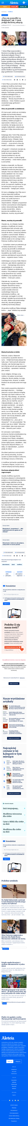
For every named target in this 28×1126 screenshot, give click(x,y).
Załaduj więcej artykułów (14, 738)
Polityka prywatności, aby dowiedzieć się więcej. (14, 599)
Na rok (14, 1095)
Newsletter (14, 1080)
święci (4, 886)
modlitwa (19, 564)
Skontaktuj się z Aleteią (14, 1118)
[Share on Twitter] (20, 79)
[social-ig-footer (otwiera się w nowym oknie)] (18, 1100)
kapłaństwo (5, 948)
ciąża (4, 976)
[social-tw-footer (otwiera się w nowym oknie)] (15, 1100)
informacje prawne (14, 1113)
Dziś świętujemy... (11, 808)
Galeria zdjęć (20, 315)
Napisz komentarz (14, 683)
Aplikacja (14, 1082)
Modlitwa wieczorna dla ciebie (12, 815)
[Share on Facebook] (14, 79)
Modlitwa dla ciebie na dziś (12, 830)
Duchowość (4, 11)
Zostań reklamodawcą (14, 1115)
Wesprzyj (13, 6)
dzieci (13, 564)
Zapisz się (6, 603)
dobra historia (5, 564)
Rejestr (5, 6)
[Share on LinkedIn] (17, 79)
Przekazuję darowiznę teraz (12, 647)
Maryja (4, 921)
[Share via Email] (22, 79)
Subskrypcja (14, 1084)
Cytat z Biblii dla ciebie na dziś (13, 823)
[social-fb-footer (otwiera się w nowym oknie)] (12, 1100)
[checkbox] (3, 853)
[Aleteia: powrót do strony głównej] (14, 2)
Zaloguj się (22, 678)
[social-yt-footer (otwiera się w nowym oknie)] (9, 1100)
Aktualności (14, 1069)
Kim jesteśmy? (14, 1110)
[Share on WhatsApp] (25, 79)
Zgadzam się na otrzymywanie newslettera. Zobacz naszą (14, 599)
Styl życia (14, 1071)
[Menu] (4, 3)
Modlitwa (10, 11)
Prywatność (14, 1121)
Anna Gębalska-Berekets (19, 25)
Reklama (14, 1088)
